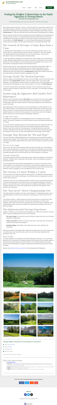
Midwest (10, 346)
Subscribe (49, 7)
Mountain (13, 344)
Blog (36, 7)
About (40, 7)
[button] (21, 382)
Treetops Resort (16, 363)
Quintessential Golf (14, 2)
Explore (29, 7)
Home (23, 7)
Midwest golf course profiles (18, 248)
